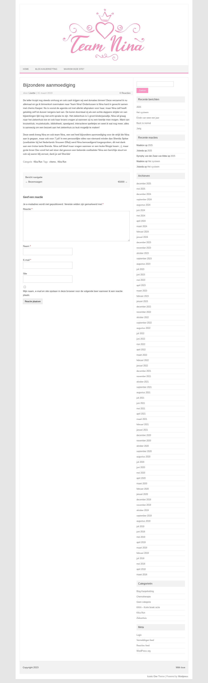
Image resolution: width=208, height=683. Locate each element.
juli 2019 (140, 526)
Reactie (27, 209)
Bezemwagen (33, 181)
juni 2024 (140, 210)
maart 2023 (141, 290)
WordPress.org (143, 651)
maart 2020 (141, 483)
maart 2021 (141, 419)
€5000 (122, 181)
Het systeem (142, 112)
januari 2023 (142, 301)
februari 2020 (142, 489)
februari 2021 (142, 424)
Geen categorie (143, 602)
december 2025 (143, 183)
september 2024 (144, 199)
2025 (138, 107)
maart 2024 (141, 226)
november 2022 (143, 312)
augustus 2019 (143, 521)
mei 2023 (140, 280)
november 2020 (143, 440)
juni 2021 (140, 403)
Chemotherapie (143, 596)
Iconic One (152, 676)
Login (139, 635)
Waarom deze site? (74, 69)
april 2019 (141, 542)
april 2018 (141, 569)
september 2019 (144, 515)
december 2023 (143, 242)
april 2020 (141, 478)
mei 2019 (140, 537)
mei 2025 (140, 189)
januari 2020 (142, 494)
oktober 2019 (142, 510)
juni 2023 (140, 274)
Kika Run (38, 162)
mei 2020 (140, 473)
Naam (27, 246)
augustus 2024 (143, 205)
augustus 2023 (143, 264)
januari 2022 (142, 365)
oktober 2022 (142, 317)
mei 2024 (140, 215)
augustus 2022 (143, 328)
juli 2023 (140, 269)
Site (25, 273)
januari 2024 (142, 237)
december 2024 (143, 194)
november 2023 (143, 248)
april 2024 (141, 221)
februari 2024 (142, 231)
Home (26, 69)
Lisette (32, 93)
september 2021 (144, 387)
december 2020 (143, 435)
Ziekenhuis (141, 618)
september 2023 (144, 258)
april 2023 (141, 285)
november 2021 (143, 376)
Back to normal (143, 123)
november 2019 (143, 505)
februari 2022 (142, 360)
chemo (52, 162)
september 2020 (144, 451)
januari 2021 (142, 430)
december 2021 (143, 371)
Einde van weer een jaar (147, 118)
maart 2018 (141, 574)
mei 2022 (140, 344)
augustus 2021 (143, 392)
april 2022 (141, 349)
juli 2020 (140, 462)
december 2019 (143, 499)
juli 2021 (140, 398)
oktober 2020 (142, 446)
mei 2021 (140, 408)
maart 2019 (141, 547)
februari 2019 (142, 553)
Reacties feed (143, 645)
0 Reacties (125, 93)
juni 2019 (140, 531)
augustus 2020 (143, 456)
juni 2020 (140, 467)
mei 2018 (140, 564)
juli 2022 (140, 333)
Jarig (138, 128)
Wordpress (183, 676)
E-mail (27, 260)
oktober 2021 (142, 382)
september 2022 (144, 323)
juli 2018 (140, 558)
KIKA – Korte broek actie (148, 607)
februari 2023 (142, 296)
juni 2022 (140, 339)
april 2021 (141, 414)
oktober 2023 (142, 253)
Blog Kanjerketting (46, 69)
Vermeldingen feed (145, 640)
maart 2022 (141, 355)
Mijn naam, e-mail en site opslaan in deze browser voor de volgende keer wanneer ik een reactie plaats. (73, 293)
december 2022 (143, 306)
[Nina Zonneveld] (104, 60)
